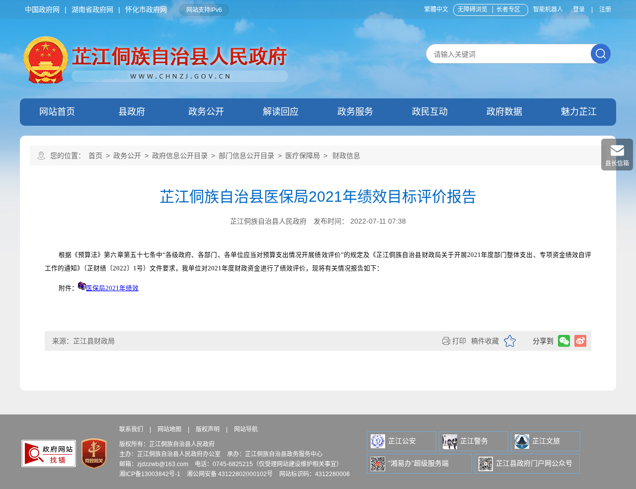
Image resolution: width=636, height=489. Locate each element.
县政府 (131, 112)
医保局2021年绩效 (112, 288)
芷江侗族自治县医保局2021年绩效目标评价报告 (318, 196)
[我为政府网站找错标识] (48, 454)
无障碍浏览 (472, 9)
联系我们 (131, 429)
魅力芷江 (579, 112)
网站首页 (57, 112)
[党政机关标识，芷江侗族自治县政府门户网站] (93, 453)
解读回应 (281, 112)
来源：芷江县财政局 (83, 341)
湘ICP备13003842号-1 (149, 474)
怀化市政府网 (146, 9)
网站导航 (246, 429)
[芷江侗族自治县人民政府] (157, 38)
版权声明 (208, 429)
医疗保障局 (302, 156)
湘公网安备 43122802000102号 (230, 474)
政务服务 (355, 112)
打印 (459, 341)
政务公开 (206, 112)
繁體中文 (436, 9)
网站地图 (169, 429)
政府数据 (504, 112)
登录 (579, 9)
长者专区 (508, 9)
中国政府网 (42, 9)
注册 (605, 9)
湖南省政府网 (92, 9)
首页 (95, 156)
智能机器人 (548, 9)
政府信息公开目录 (180, 156)
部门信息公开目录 (246, 156)
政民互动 (430, 112)
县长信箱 (617, 163)
